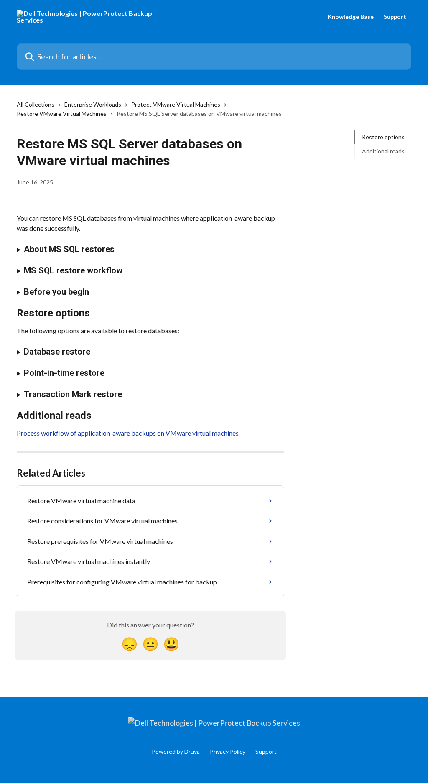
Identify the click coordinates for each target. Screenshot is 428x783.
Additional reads (383, 151)
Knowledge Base (351, 17)
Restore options (383, 136)
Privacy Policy (227, 751)
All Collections (35, 104)
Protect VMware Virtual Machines (175, 104)
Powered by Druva (176, 751)
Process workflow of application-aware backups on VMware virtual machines (128, 433)
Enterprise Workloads (92, 104)
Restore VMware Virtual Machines (62, 113)
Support (395, 17)
